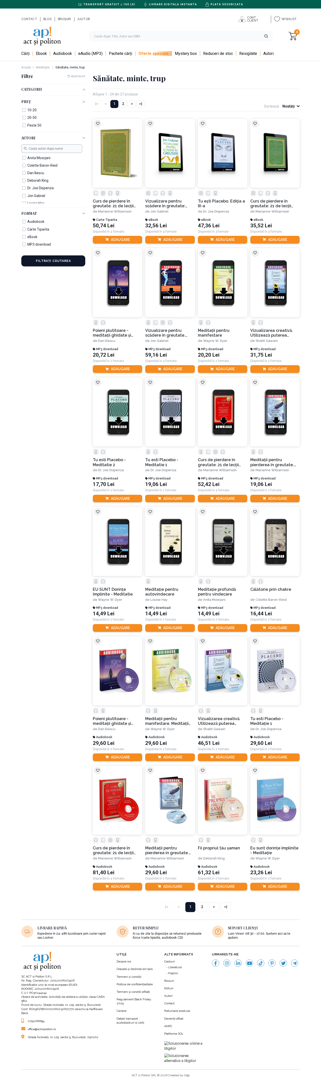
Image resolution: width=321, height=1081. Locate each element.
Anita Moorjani (214, 600)
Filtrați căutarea (53, 261)
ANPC (168, 1026)
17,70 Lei (103, 484)
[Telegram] (294, 963)
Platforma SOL (173, 1033)
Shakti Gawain (267, 341)
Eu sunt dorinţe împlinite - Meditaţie (274, 850)
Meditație (43, 67)
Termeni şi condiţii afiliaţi (133, 992)
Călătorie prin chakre (270, 589)
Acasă (26, 67)
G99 (186, 1075)
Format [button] (29, 214)
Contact (169, 1003)
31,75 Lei (261, 355)
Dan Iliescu (106, 341)
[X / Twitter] (283, 963)
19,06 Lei (156, 484)
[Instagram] (226, 963)
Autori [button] (28, 138)
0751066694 (36, 1021)
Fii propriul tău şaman (219, 848)
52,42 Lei (208, 484)
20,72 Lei (103, 355)
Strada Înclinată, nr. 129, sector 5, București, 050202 (63, 1037)
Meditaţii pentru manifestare (213, 333)
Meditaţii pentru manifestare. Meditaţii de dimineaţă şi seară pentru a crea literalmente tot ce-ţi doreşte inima (167, 721)
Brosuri (169, 980)
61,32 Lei (208, 872)
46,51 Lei (208, 743)
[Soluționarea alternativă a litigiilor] (184, 1058)
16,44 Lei (261, 613)
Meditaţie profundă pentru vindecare (217, 592)
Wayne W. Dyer (215, 341)
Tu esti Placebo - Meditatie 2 (109, 462)
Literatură (175, 967)
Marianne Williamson (115, 211)
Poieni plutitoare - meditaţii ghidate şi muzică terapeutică (112, 333)
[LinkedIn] (238, 963)
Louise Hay (159, 600)
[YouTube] (249, 963)
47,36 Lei (208, 225)
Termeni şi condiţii (129, 976)
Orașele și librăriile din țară (135, 969)
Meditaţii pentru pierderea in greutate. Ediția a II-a (167, 850)
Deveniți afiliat (173, 1018)
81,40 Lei (103, 872)
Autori (168, 996)
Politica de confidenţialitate (135, 984)
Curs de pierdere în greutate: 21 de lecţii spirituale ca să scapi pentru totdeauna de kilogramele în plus (219, 462)
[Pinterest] (272, 963)
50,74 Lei (103, 225)
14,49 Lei (103, 613)
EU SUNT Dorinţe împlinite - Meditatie (113, 592)
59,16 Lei (156, 355)
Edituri (168, 988)
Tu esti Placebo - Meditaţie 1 (266, 721)
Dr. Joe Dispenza (216, 211)
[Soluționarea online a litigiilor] (184, 1046)
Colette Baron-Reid (271, 600)
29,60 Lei (103, 743)
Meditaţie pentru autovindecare (161, 592)
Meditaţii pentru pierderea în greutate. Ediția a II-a (272, 462)
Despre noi (124, 961)
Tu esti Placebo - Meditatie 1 (161, 462)
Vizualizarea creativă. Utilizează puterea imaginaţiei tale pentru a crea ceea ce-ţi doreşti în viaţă (274, 333)
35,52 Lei (261, 225)
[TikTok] (260, 963)
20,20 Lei (208, 355)
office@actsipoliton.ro (42, 1029)
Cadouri (169, 961)
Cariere (121, 1011)
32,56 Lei (156, 225)
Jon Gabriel (159, 211)
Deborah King (214, 858)
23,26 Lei (261, 872)
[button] (266, 36)
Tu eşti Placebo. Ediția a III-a (221, 203)
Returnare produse (177, 1011)
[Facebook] (215, 963)
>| (140, 104)
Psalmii (173, 973)
